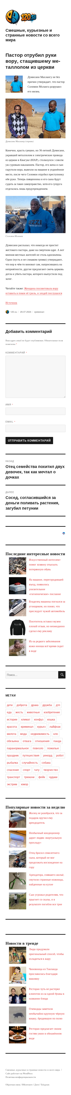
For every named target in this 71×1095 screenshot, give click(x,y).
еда (9, 712)
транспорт (13, 777)
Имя (9, 404)
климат (25, 719)
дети (10, 705)
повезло (38, 748)
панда (57, 741)
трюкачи (29, 777)
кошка (51, 719)
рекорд (47, 755)
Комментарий (16, 352)
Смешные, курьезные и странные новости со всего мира (33, 35)
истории (12, 719)
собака (46, 763)
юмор (24, 784)
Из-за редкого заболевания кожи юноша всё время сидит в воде (46, 646)
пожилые (53, 748)
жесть (19, 712)
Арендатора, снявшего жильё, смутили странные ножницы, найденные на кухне (46, 879)
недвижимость (40, 734)
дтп (58, 705)
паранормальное (18, 748)
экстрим (12, 784)
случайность (30, 763)
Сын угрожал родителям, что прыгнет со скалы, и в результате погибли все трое (46, 899)
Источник (11, 302)
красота (12, 727)
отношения (42, 741)
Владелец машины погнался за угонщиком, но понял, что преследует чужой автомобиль (47, 606)
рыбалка (12, 763)
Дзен (36, 1084)
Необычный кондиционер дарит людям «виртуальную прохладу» (45, 837)
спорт (26, 770)
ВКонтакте (27, 1084)
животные (33, 712)
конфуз (38, 719)
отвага (27, 741)
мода (23, 734)
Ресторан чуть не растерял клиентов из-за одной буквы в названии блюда (46, 993)
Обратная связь (13, 1084)
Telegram (45, 1084)
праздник (13, 755)
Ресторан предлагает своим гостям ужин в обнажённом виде (45, 1033)
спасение (13, 770)
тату (36, 770)
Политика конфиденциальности (21, 1077)
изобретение (52, 712)
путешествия (31, 755)
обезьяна (13, 741)
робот (60, 755)
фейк (41, 777)
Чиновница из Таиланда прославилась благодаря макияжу (43, 973)
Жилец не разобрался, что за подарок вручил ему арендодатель (45, 817)
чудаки (53, 777)
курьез (41, 727)
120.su (13, 311)
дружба (47, 705)
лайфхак (54, 727)
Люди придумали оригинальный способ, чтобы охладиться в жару (46, 953)
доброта (22, 705)
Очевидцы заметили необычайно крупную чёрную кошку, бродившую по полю (46, 1013)
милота (11, 734)
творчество (50, 770)
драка (34, 705)
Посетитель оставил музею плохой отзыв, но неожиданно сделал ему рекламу (47, 626)
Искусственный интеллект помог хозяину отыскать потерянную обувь (44, 564)
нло (55, 734)
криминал (39, 311)
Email (11, 421)
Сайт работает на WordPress (19, 1073)
